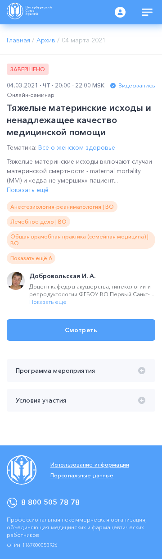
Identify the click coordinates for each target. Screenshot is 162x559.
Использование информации (89, 464)
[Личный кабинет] (120, 12)
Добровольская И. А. (62, 276)
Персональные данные (81, 475)
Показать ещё (28, 190)
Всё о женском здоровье (76, 147)
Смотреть (81, 330)
